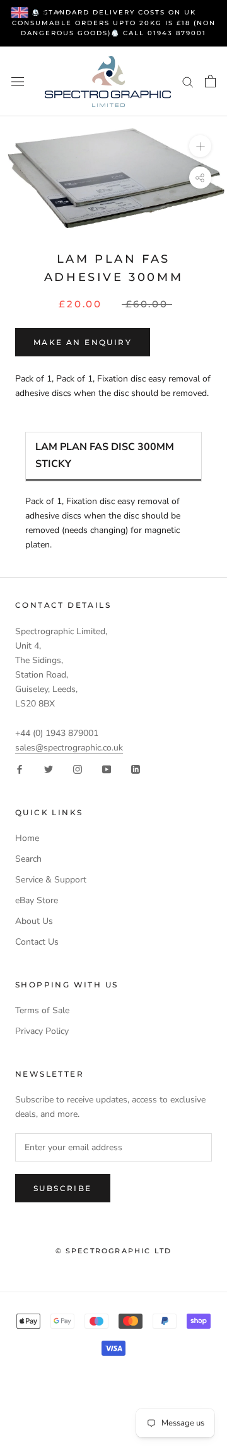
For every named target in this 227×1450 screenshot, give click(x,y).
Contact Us (37, 942)
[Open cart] (210, 81)
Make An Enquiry (82, 342)
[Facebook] (19, 769)
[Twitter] (48, 769)
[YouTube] (106, 769)
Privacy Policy (42, 1031)
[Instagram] (77, 769)
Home (27, 838)
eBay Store (36, 900)
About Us (34, 921)
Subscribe (62, 1188)
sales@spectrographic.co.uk (69, 748)
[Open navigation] (17, 81)
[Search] (188, 81)
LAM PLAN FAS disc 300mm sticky (104, 455)
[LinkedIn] (135, 769)
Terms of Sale (42, 1010)
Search (28, 859)
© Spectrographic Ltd (113, 1250)
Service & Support (50, 880)
